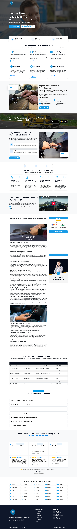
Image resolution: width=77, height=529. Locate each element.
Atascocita (25, 496)
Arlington (25, 493)
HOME (37, 3)
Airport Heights (14, 487)
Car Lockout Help (17, 66)
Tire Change (38, 511)
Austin (25, 499)
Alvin (13, 496)
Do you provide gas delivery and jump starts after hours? (22, 421)
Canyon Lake (61, 487)
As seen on (38, 471)
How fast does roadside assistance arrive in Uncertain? (22, 400)
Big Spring (37, 496)
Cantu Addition (61, 484)
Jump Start (38, 513)
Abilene (13, 484)
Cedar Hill (60, 496)
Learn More (13, 60)
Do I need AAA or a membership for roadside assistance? (22, 408)
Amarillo (25, 484)
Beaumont (37, 490)
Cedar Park (61, 499)
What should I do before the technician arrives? (20, 404)
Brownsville (49, 487)
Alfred (13, 490)
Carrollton (60, 490)
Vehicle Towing (57, 52)
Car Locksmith (38, 519)
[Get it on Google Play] (64, 121)
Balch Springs (38, 484)
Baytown (37, 487)
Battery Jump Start (18, 52)
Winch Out (38, 521)
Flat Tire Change (37, 52)
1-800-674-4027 (14, 181)
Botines (37, 499)
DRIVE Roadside (15, 527)
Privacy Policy (65, 527)
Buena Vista (49, 493)
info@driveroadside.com (59, 515)
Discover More (43, 107)
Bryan (48, 490)
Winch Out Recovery (58, 66)
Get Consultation (13, 157)
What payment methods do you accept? (18, 425)
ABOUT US (43, 3)
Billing (57, 3)
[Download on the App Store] (55, 121)
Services (63, 3)
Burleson (48, 496)
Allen (13, 493)
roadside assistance (26, 255)
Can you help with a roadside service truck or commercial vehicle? (24, 417)
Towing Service (39, 517)
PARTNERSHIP (50, 3)
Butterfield (49, 499)
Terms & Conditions (57, 527)
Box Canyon (49, 484)
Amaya (25, 487)
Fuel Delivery (36, 66)
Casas (60, 493)
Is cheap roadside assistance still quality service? (20, 413)
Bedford (37, 493)
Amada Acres (14, 499)
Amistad (25, 490)
